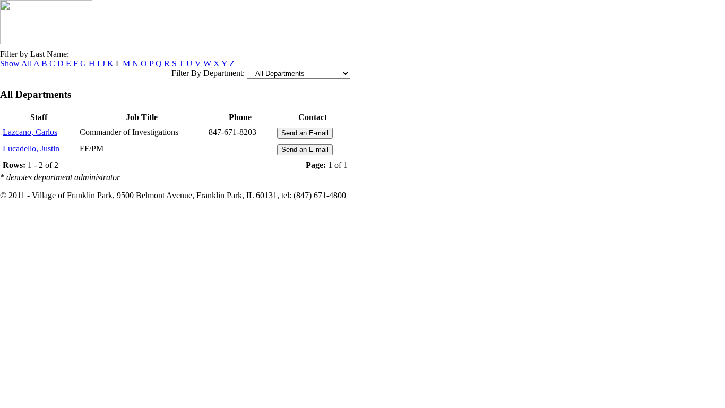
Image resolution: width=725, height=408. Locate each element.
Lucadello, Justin (31, 148)
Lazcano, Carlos (30, 132)
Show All (16, 63)
